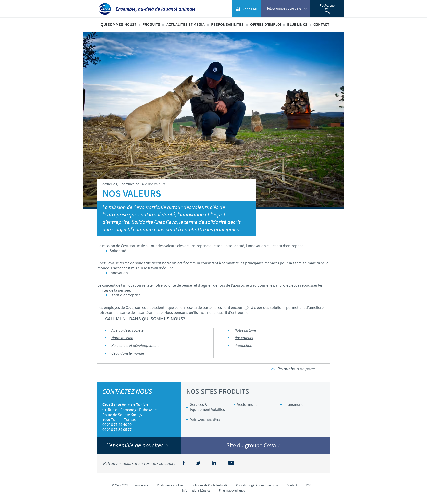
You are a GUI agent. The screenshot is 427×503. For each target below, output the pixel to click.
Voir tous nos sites (205, 419)
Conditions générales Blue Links (257, 485)
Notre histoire (245, 330)
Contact (321, 24)
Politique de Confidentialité (209, 485)
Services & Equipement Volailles (207, 407)
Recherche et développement (135, 345)
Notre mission (122, 338)
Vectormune (247, 404)
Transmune (293, 404)
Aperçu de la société (127, 330)
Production (243, 345)
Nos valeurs (244, 338)
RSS (308, 485)
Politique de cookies (170, 485)
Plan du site (140, 485)
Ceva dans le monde (127, 353)
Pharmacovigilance (232, 491)
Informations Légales (196, 491)
